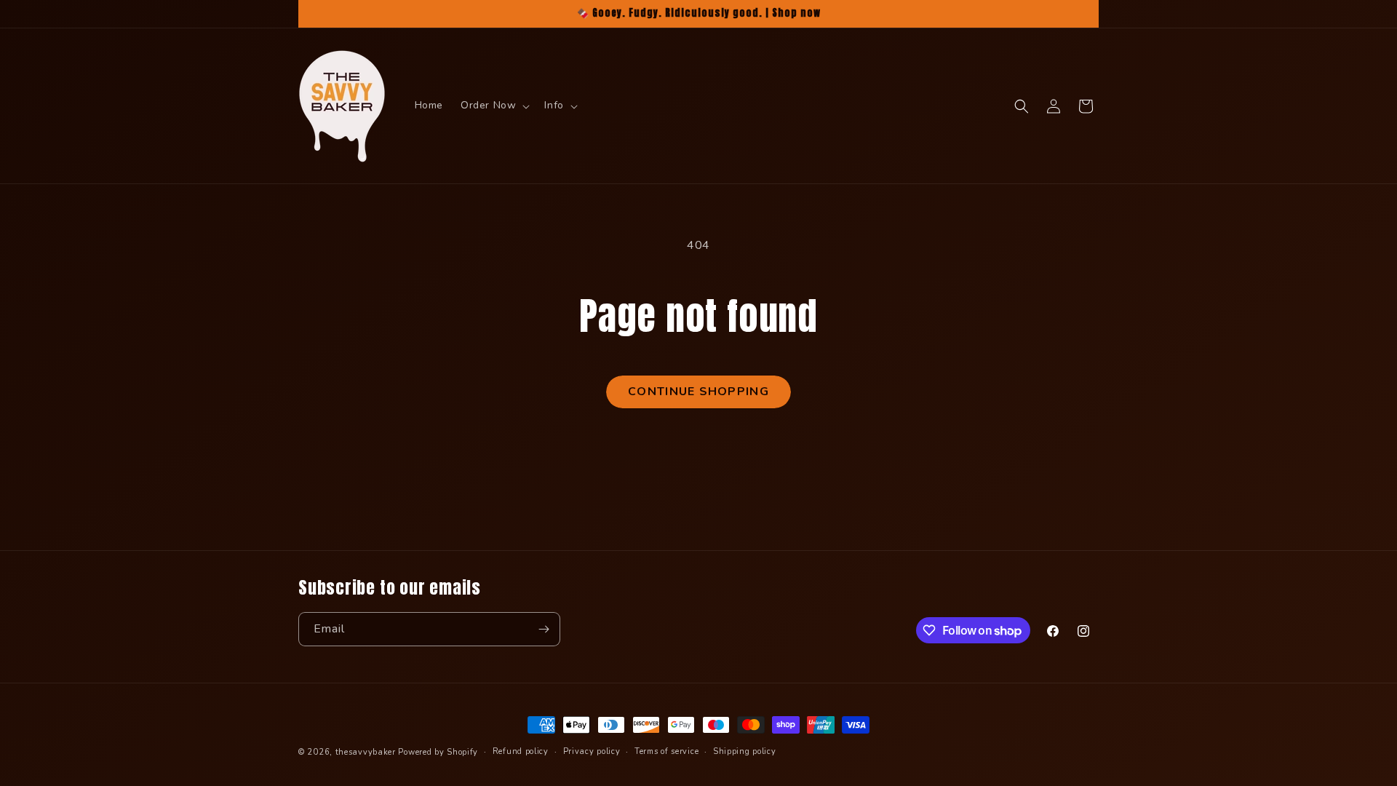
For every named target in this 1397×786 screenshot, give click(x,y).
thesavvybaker (365, 752)
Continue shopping (698, 392)
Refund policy (521, 751)
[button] (494, 105)
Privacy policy (592, 751)
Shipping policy (744, 751)
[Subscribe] (544, 629)
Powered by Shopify (438, 752)
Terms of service (666, 751)
